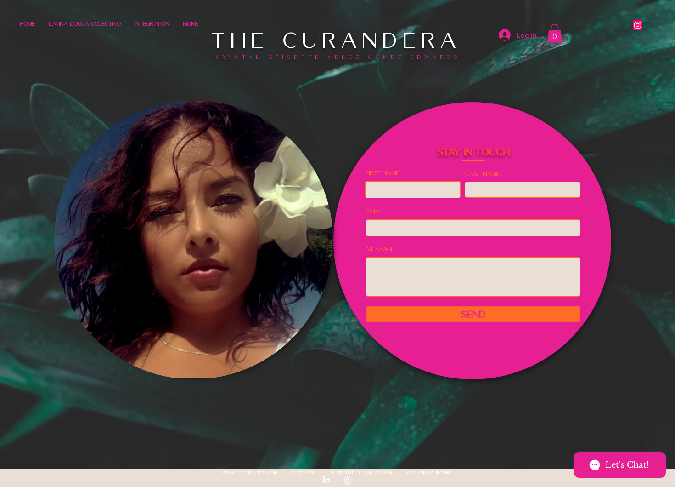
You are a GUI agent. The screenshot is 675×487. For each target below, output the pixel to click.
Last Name (483, 174)
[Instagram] (637, 25)
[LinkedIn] (326, 480)
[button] (554, 33)
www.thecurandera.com (249, 473)
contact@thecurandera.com (362, 473)
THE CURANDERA (337, 40)
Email (375, 211)
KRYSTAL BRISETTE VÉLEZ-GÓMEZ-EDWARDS (338, 57)
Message (381, 249)
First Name (383, 173)
